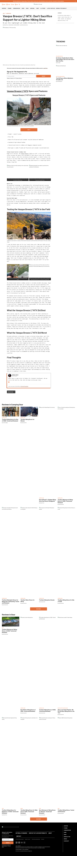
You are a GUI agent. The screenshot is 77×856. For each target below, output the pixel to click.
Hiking (22, 808)
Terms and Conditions (36, 839)
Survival (32, 8)
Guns (23, 8)
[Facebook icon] (16, 842)
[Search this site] (19, 4)
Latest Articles (51, 8)
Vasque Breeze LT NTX (17, 91)
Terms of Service (10, 78)
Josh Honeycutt (59, 81)
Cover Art (66, 841)
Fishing (9, 8)
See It (28, 129)
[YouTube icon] (22, 842)
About (50, 833)
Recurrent (19, 849)
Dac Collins (58, 62)
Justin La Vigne (5, 422)
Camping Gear (8, 13)
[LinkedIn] (9, 382)
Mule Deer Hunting (59, 56)
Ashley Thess (6, 25)
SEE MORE (38, 608)
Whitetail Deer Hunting (60, 76)
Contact (18, 836)
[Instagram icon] (19, 842)
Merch (65, 838)
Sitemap (42, 839)
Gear (27, 8)
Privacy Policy (24, 1)
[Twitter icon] (24, 842)
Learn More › (45, 68)
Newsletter (67, 836)
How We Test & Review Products (38, 833)
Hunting (4, 8)
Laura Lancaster (23, 422)
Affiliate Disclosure (20, 839)
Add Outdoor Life (24, 25)
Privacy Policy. (19, 78)
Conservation (16, 8)
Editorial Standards (24, 386)
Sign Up (43, 76)
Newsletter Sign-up (61, 8)
